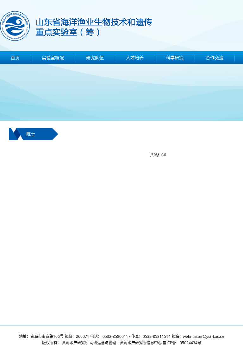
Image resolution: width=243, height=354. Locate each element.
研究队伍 (95, 58)
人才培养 (135, 58)
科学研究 (175, 58)
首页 (15, 58)
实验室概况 (53, 58)
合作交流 (214, 58)
